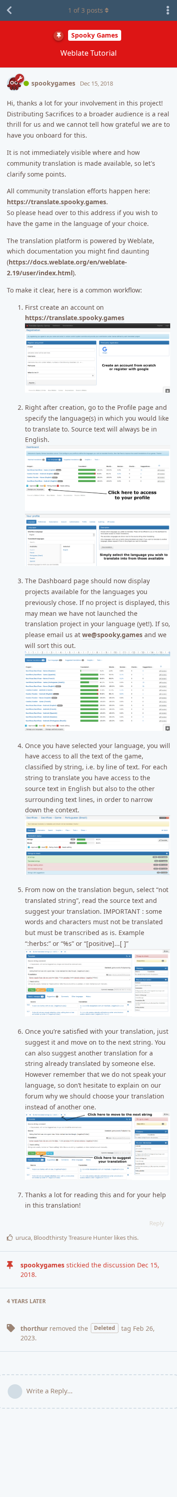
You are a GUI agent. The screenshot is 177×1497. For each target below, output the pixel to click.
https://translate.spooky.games (56, 201)
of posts (85, 10)
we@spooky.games (112, 634)
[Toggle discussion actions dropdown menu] (168, 10)
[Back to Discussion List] (9, 10)
